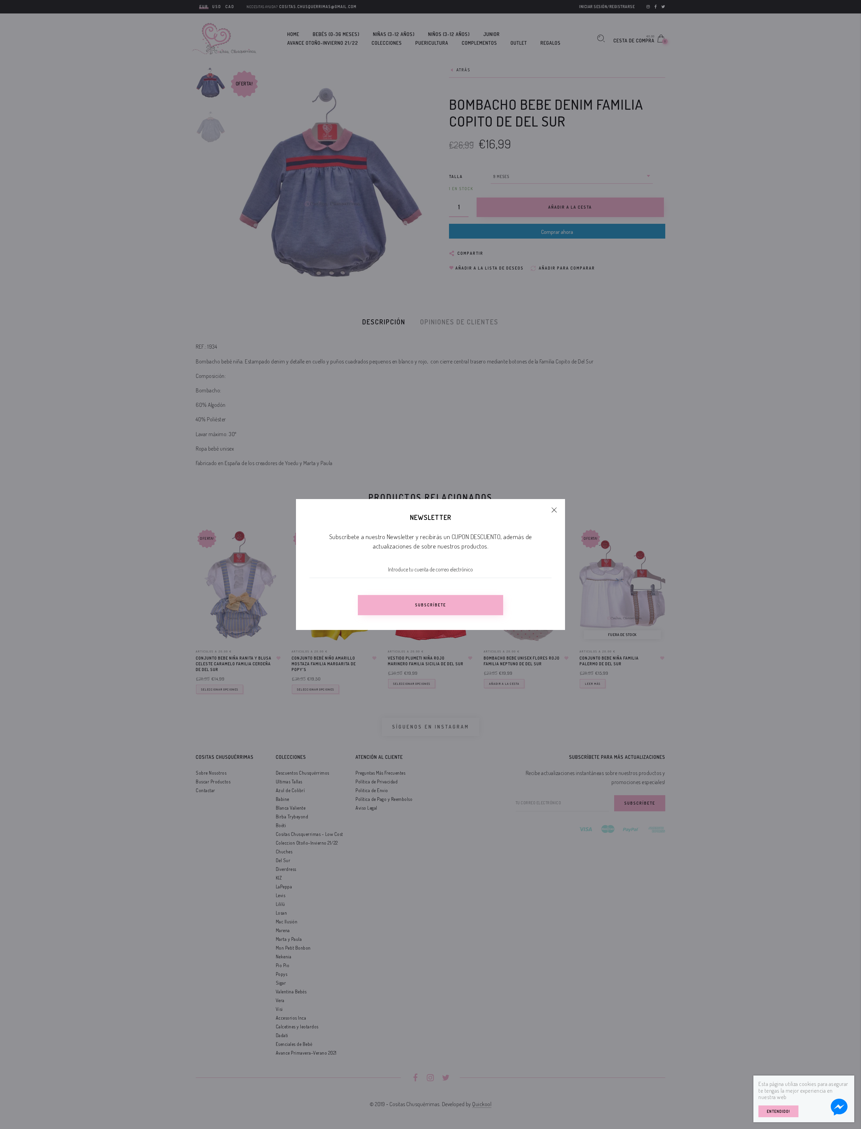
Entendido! (778, 1111)
